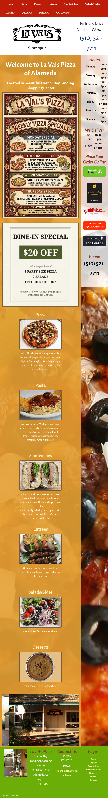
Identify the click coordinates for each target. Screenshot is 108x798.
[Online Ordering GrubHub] (94, 215)
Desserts (27, 12)
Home (10, 4)
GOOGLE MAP (41, 783)
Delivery (44, 12)
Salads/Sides (92, 4)
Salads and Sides (93, 770)
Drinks (10, 12)
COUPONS (63, 12)
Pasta (37, 4)
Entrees (52, 4)
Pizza (24, 4)
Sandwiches (71, 4)
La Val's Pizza (13, 795)
